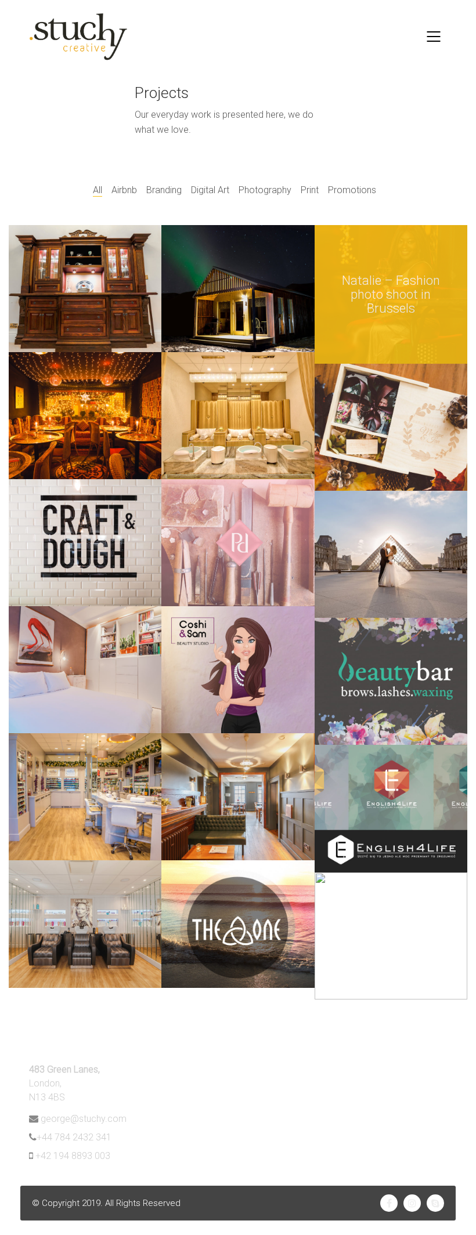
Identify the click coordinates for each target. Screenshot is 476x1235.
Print (310, 189)
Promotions (352, 189)
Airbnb (124, 189)
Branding (164, 189)
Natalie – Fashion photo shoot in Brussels (391, 294)
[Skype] (435, 1203)
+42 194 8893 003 (72, 1155)
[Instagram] (412, 1203)
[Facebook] (389, 1203)
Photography (265, 189)
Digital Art (210, 189)
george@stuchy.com (84, 1118)
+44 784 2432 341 (74, 1137)
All (97, 189)
